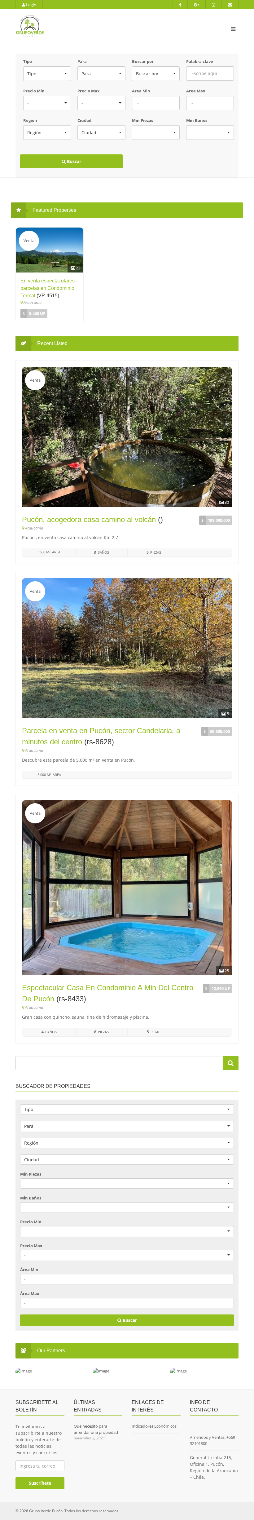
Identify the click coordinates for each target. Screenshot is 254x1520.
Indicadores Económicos (154, 1426)
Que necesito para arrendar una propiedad (96, 1429)
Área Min (141, 91)
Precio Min (34, 91)
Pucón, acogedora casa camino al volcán (89, 519)
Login (30, 4)
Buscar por (143, 61)
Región (30, 120)
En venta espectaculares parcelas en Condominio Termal (47, 288)
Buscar (73, 161)
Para (82, 61)
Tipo (27, 61)
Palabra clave (199, 61)
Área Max (195, 91)
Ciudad (84, 120)
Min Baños (196, 120)
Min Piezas (142, 120)
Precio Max (88, 91)
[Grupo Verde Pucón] (88, 27)
